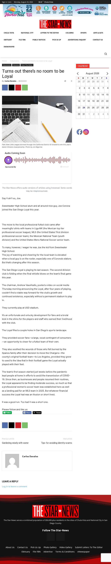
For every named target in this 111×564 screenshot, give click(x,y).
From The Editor (27, 65)
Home (4, 61)
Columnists (14, 61)
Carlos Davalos (10, 81)
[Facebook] (5, 87)
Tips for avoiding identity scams (56, 443)
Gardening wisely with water (15, 443)
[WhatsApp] (25, 87)
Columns (16, 65)
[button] (105, 53)
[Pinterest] (18, 87)
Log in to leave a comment (14, 486)
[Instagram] (60, 537)
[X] (11, 87)
